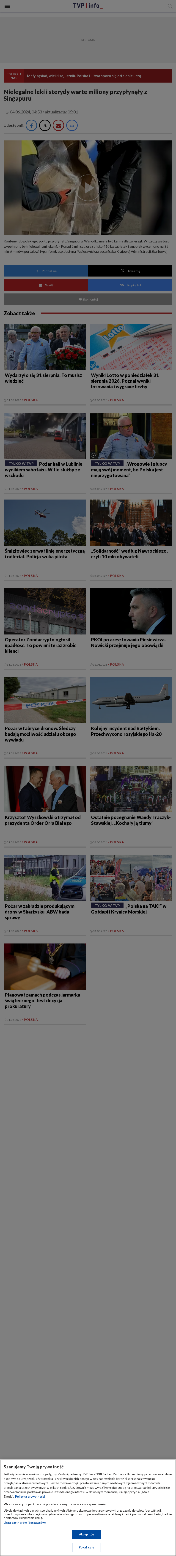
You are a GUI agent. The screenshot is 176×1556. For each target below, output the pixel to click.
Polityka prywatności (30, 1496)
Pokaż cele (86, 1547)
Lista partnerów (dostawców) (25, 1522)
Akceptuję (86, 1534)
